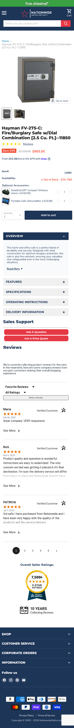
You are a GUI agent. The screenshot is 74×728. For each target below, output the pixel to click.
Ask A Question (36, 332)
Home (5, 41)
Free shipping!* (37, 3)
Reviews (28, 144)
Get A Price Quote (36, 338)
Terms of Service (46, 715)
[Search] (66, 23)
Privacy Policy (26, 715)
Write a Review (36, 398)
